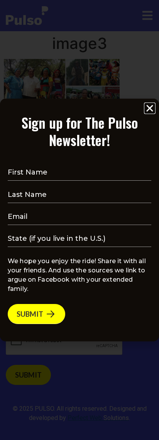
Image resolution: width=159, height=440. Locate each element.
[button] (149, 108)
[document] (79, 220)
